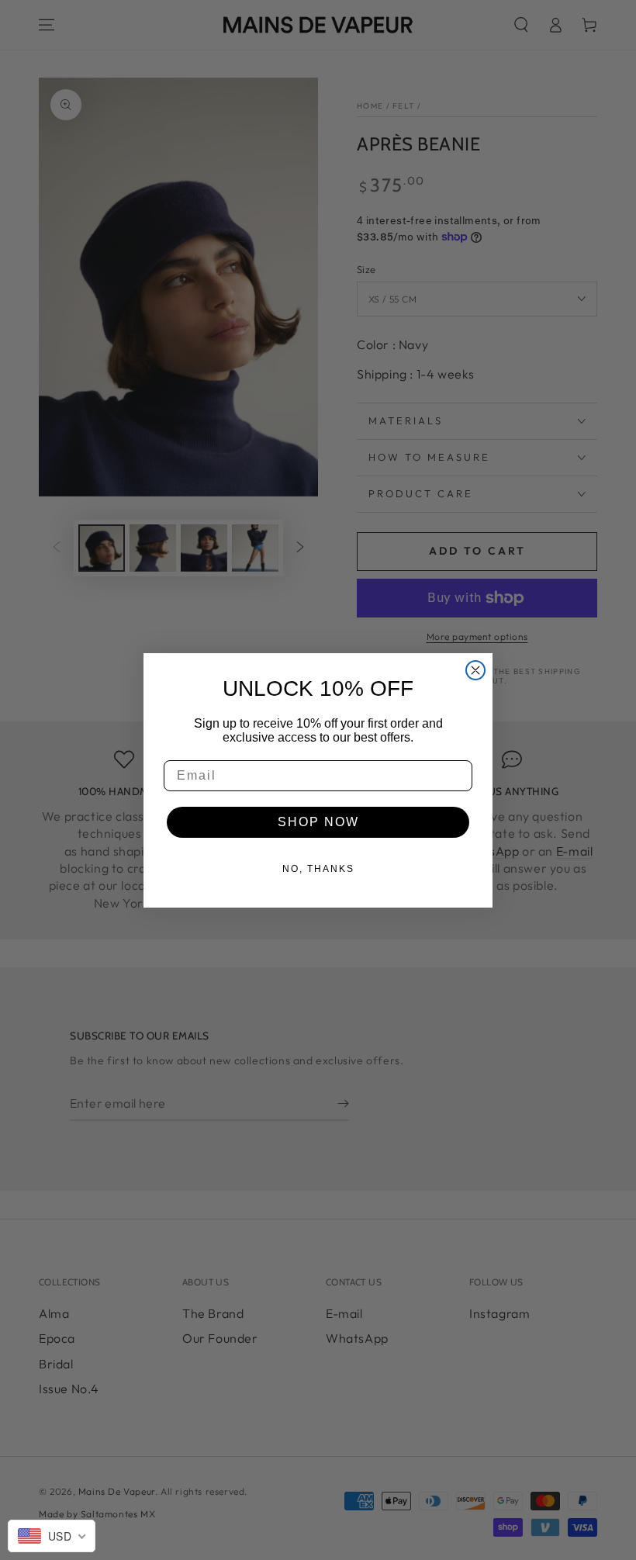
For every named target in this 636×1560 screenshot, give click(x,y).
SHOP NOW (318, 821)
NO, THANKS (318, 868)
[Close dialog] (475, 670)
